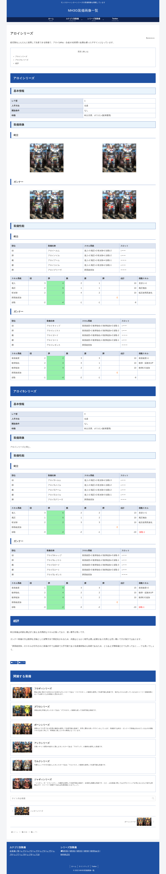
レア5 (49, 851)
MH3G (65, 851)
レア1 (15, 662)
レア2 (29, 851)
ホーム (73, 866)
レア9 (29, 855)
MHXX (80, 851)
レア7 (16, 855)
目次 (80, 51)
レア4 (23, 662)
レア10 (36, 855)
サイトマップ (84, 866)
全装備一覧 (14, 851)
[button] (153, 798)
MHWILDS (65, 855)
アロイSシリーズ (21, 60)
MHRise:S (94, 851)
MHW (86, 851)
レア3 (36, 851)
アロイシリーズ (21, 56)
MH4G (72, 851)
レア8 (23, 855)
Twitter (94, 866)
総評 (17, 63)
